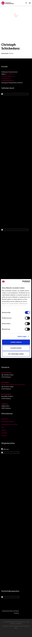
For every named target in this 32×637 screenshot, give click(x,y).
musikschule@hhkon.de (8, 76)
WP (11, 626)
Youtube (3, 435)
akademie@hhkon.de (7, 80)
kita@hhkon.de (5, 78)
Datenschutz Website (7, 421)
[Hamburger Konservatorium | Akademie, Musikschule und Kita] (7, 3)
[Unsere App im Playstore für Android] (20, 633)
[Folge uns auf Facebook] (14, 633)
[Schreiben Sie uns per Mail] (17, 633)
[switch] (27, 318)
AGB (2, 427)
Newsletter (4, 433)
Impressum (4, 419)
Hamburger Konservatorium (16, 621)
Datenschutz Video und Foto (9, 424)
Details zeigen (22, 336)
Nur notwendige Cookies (16, 354)
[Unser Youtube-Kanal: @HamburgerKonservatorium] (9, 633)
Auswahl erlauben (16, 348)
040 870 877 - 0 (10, 74)
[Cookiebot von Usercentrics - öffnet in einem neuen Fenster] (22, 281)
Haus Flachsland (6, 394)
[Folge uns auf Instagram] (12, 633)
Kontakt (3, 430)
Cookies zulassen (16, 342)
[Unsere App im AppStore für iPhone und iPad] (23, 633)
